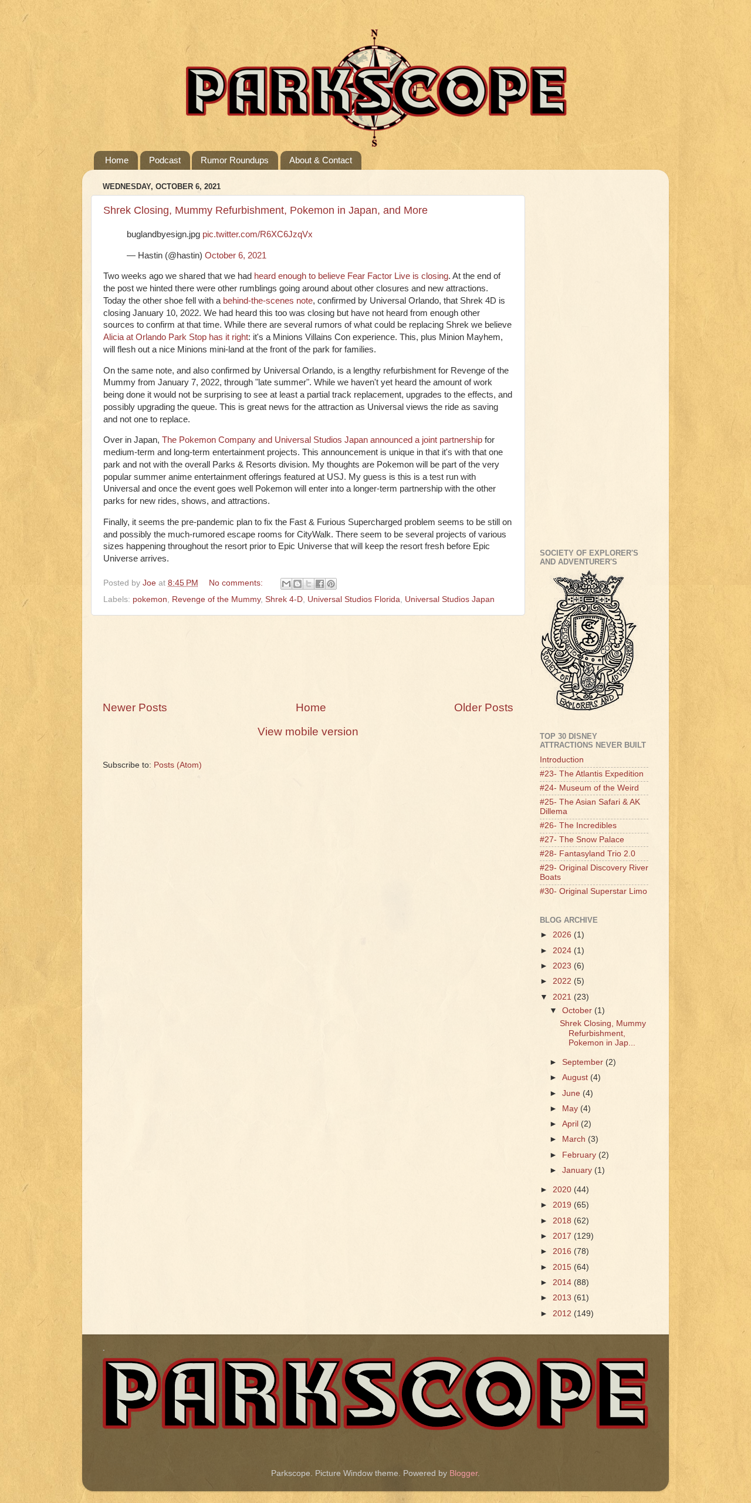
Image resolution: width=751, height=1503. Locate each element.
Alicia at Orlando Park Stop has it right (175, 337)
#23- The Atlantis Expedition (592, 773)
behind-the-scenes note (268, 300)
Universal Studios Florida (353, 599)
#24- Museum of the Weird (589, 788)
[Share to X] (308, 584)
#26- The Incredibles (578, 825)
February (580, 1155)
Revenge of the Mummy (216, 599)
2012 (563, 1313)
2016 (563, 1251)
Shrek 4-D (284, 599)
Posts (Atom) (178, 765)
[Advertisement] (316, 657)
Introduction (562, 759)
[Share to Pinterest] (331, 584)
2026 (563, 934)
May (571, 1108)
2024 (563, 950)
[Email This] (286, 584)
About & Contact (320, 160)
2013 (563, 1297)
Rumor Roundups (235, 160)
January (578, 1170)
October (578, 1010)
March (575, 1139)
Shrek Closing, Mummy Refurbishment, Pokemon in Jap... (603, 1033)
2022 (563, 981)
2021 (563, 997)
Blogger (463, 1473)
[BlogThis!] (297, 584)
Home (116, 160)
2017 (563, 1236)
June (572, 1093)
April (571, 1123)
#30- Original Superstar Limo (593, 891)
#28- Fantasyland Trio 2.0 (587, 853)
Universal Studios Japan (450, 599)
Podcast (165, 160)
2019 (563, 1205)
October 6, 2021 (235, 255)
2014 (563, 1282)
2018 (563, 1220)
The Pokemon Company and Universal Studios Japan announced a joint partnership (322, 440)
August (576, 1077)
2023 (563, 965)
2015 (563, 1267)
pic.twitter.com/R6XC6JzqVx (257, 234)
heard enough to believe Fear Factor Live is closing (351, 276)
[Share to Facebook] (320, 584)
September (583, 1062)
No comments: (237, 583)
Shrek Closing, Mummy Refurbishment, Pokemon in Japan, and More (265, 210)
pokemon (150, 599)
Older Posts (483, 707)
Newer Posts (135, 707)
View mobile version (308, 731)
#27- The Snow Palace (582, 839)
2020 (563, 1189)
